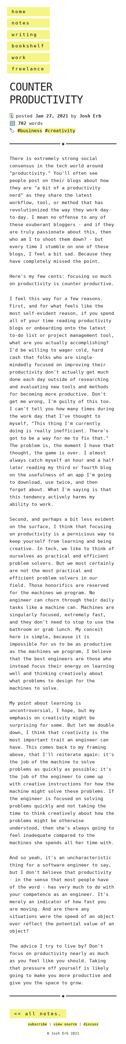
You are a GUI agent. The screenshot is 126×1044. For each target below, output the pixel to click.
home (19, 11)
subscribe (37, 1024)
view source (65, 1024)
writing (24, 34)
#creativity (60, 130)
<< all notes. (38, 1013)
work (19, 57)
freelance (28, 69)
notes (21, 23)
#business (29, 130)
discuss (90, 1024)
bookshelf (28, 46)
